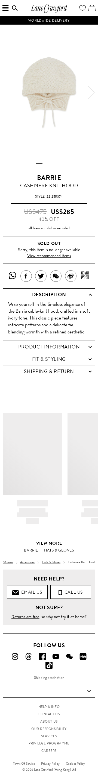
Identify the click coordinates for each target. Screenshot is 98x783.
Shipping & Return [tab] (49, 371)
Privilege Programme (49, 743)
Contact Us (49, 714)
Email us (30, 592)
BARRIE (49, 177)
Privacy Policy (50, 763)
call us (72, 592)
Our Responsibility (49, 728)
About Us (49, 721)
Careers (49, 750)
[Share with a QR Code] (85, 276)
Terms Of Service (24, 763)
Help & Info (49, 706)
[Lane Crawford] (49, 12)
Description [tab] (49, 294)
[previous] (7, 92)
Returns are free (25, 617)
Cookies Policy (75, 763)
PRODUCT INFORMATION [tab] (49, 346)
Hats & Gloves (59, 550)
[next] (91, 92)
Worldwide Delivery (49, 20)
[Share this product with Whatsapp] (13, 276)
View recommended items (49, 256)
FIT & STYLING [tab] (49, 359)
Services (49, 736)
